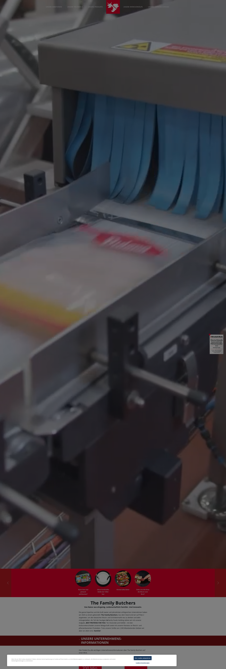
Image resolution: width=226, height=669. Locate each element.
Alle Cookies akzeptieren (143, 658)
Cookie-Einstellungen (142, 663)
